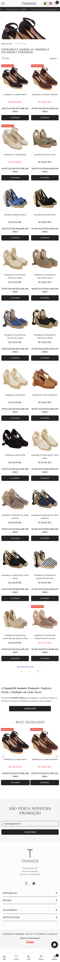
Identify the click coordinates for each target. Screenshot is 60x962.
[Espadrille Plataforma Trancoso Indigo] (15, 318)
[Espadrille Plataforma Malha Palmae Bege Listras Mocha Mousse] (15, 619)
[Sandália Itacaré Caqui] (45, 138)
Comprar (15, 118)
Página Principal (6, 43)
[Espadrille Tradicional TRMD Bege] (45, 438)
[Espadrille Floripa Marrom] (45, 78)
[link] (28, 957)
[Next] (56, 756)
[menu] (3, 3)
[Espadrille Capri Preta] (15, 438)
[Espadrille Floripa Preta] (15, 78)
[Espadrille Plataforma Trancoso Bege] (15, 258)
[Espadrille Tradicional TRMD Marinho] (45, 499)
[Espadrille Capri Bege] (15, 378)
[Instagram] (33, 883)
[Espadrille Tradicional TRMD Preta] (15, 559)
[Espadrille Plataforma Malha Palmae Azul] (45, 559)
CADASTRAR (30, 832)
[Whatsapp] (54, 944)
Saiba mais (30, 708)
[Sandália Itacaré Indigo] (15, 198)
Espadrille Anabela (21, 43)
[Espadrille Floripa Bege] (15, 138)
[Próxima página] (37, 671)
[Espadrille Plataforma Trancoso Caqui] (45, 258)
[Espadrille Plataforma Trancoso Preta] (45, 318)
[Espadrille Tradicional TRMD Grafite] (15, 499)
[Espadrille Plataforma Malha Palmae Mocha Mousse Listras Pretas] (45, 619)
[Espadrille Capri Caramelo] (45, 378)
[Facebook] (26, 883)
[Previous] (3, 756)
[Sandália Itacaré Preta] (45, 198)
